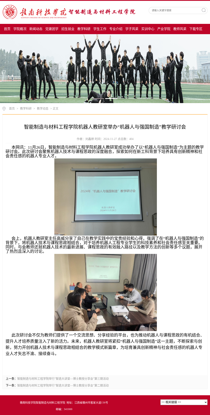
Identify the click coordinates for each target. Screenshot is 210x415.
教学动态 (42, 108)
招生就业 (67, 29)
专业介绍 (115, 29)
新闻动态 (35, 29)
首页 (7, 29)
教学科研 (83, 29)
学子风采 (131, 29)
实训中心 (147, 29)
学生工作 (99, 29)
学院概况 (19, 29)
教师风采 (179, 29)
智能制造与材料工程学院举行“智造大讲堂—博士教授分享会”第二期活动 (63, 385)
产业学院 (163, 29)
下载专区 (195, 29)
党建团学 (51, 29)
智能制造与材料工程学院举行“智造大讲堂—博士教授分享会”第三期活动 (63, 378)
